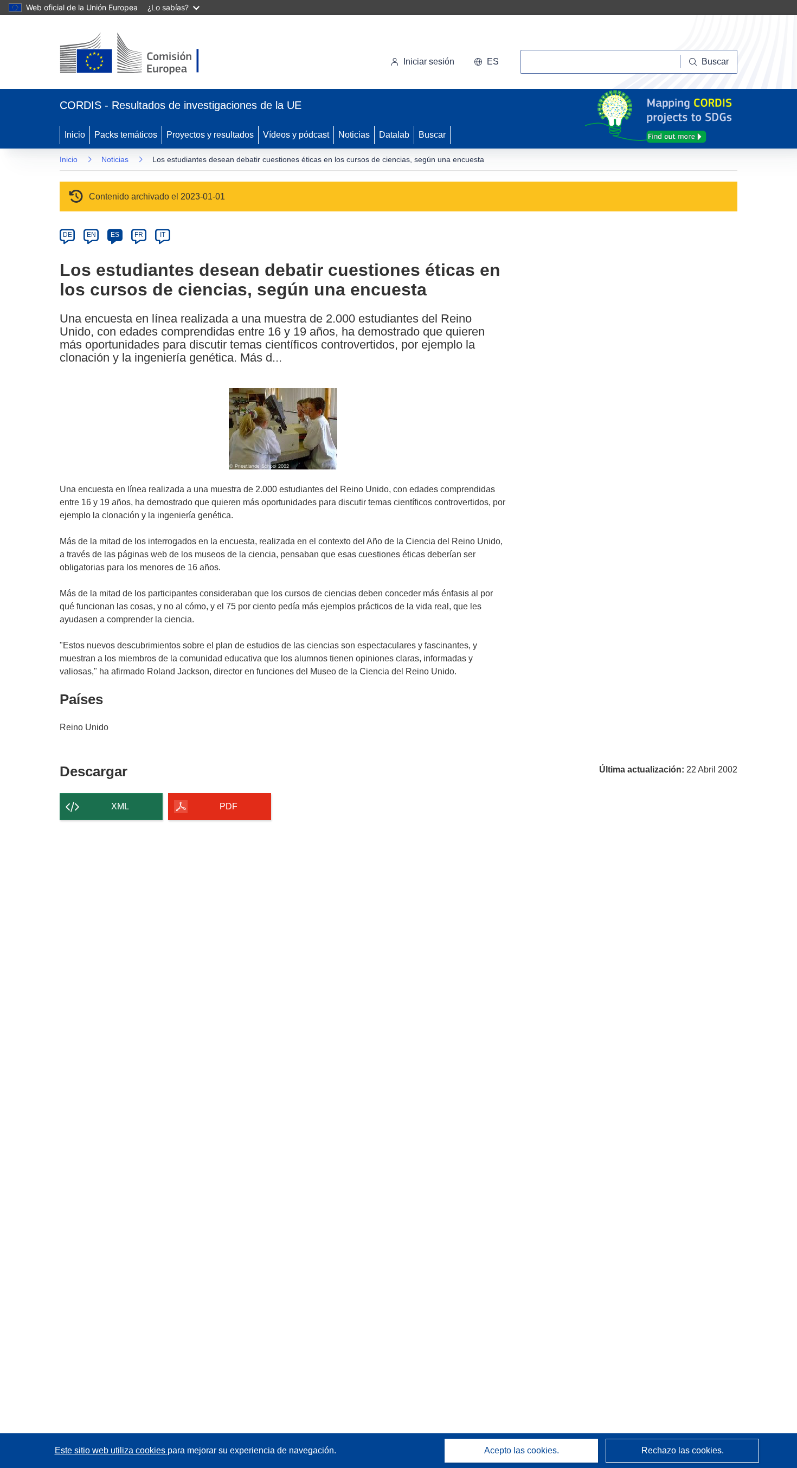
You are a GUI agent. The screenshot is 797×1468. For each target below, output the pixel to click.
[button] (486, 62)
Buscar (432, 134)
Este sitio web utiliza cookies (111, 1450)
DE (67, 235)
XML (120, 806)
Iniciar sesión (428, 61)
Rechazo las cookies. (682, 1450)
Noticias (354, 134)
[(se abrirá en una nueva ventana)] (147, 54)
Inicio (75, 134)
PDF (228, 806)
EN (91, 235)
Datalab (394, 134)
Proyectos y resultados (210, 134)
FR (138, 235)
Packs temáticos (125, 134)
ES (115, 235)
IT (162, 235)
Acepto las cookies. (521, 1450)
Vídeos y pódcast (296, 134)
